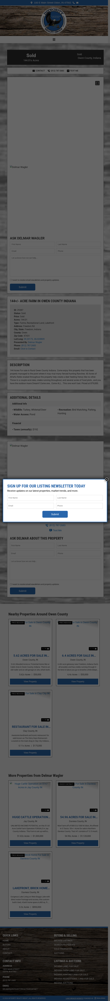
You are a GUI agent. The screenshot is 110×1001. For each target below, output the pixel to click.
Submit (55, 514)
